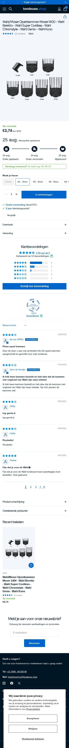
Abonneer (34, 643)
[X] (19, 683)
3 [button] (36, 487)
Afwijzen (33, 728)
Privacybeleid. (33, 709)
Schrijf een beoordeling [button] (34, 286)
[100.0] (33, 305)
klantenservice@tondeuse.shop (22, 677)
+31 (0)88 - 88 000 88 (17, 671)
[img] (9, 335)
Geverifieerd (32, 315)
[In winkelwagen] (31, 565)
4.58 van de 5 (43, 253)
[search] (10, 9)
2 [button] (30, 487)
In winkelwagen (43, 194)
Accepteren (33, 718)
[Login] (59, 9)
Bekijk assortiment (4, 9)
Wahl (30, 33)
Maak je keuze (10, 175)
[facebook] (11, 683)
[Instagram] (4, 683)
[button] (3, 2)
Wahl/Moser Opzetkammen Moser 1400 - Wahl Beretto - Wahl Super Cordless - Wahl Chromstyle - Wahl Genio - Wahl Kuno (19, 584)
